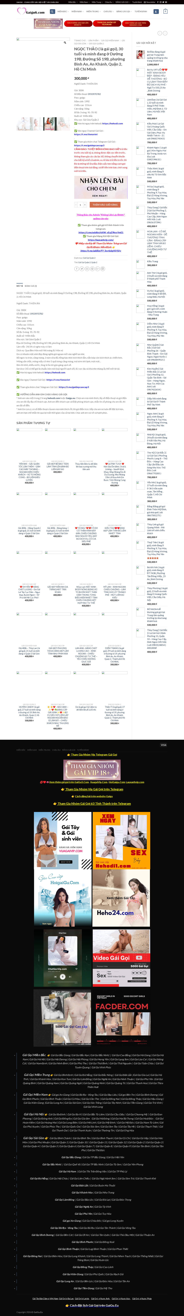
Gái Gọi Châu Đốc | (92, 1220)
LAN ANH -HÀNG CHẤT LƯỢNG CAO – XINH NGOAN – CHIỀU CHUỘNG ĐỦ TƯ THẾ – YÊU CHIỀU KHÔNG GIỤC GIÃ (86, 655)
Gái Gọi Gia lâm (81, 1118)
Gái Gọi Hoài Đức (144, 1118)
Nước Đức (125, 1298)
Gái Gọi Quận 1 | (60, 1142)
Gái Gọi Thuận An (144, 1234)
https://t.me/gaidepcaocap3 (89, 145)
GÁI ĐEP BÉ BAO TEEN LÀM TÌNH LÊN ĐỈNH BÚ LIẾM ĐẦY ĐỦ (58, 466)
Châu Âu (108, 2)
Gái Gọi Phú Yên (144, 1079)
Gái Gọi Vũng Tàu (126, 1227)
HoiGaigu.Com (117, 782)
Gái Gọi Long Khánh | (75, 1256)
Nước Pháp (146, 1298)
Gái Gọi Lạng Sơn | (120, 1059)
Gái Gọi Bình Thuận (51, 1098)
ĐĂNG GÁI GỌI (122, 2)
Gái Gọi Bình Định (63, 1074)
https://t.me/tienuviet (86, 134)
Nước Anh (105, 1298)
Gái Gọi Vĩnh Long (93, 1106)
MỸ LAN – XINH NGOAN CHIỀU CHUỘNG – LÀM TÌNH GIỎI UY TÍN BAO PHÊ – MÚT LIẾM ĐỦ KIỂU (114, 592)
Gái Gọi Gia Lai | (141, 1074)
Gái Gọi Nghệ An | (103, 1079)
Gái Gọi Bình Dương (147, 1094)
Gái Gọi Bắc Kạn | (81, 1055)
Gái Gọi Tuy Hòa (102, 1213)
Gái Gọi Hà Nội (37, 1059)
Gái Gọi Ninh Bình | (59, 1063)
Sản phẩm (93, 40)
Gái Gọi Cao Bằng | (122, 1055)
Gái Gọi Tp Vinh (102, 1206)
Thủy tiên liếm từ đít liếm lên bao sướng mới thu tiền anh (86, 466)
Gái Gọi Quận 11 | (99, 1142)
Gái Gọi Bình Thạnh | (103, 1138)
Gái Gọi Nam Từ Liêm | (147, 1122)
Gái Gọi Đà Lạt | (103, 1199)
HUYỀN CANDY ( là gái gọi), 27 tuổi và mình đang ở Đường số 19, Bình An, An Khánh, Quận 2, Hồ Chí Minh (29, 712)
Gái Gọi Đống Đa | (63, 1118)
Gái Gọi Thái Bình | (99, 1063)
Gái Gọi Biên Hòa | (54, 1256)
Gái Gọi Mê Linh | (88, 1122)
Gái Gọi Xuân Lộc (99, 1260)
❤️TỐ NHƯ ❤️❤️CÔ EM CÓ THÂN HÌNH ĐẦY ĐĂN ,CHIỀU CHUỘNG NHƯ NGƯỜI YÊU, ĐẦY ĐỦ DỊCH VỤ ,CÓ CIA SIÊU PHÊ (86, 535)
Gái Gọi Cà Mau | (72, 1098)
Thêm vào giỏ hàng (105, 204)
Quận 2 (94, 262)
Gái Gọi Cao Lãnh (104, 1267)
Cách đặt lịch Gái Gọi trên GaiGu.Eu (94, 1305)
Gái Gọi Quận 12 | (118, 1142)
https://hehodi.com (112, 123)
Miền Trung (96, 2)
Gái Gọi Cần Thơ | (91, 1098)
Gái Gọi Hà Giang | (142, 1055)
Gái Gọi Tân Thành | (106, 1227)
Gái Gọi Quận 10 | (79, 1142)
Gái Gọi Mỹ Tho (103, 1288)
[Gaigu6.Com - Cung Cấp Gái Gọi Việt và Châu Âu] (31, 11)
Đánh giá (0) (31, 286)
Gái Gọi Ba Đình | (57, 1114)
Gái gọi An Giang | (61, 1094)
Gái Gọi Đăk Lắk (123, 1074)
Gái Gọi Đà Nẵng (83, 1074)
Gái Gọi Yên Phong (133, 1164)
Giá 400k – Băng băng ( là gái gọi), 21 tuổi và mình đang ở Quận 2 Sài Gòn (57, 531)
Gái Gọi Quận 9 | (123, 1146)
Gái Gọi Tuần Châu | (144, 1063)
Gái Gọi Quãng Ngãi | (71, 1083)
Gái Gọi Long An (54, 1102)
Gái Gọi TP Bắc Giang (93, 1157)
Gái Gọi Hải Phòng (78, 1059)
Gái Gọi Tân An (122, 1281)
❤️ (76, 243)
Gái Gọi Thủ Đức (96, 1150)
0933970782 (94, 94)
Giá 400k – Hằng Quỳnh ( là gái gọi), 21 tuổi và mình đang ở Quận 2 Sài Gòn (29, 531)
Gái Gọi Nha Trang (104, 1192)
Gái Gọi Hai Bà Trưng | (123, 1118)
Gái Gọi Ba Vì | (75, 1114)
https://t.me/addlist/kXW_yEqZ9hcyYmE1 (101, 232)
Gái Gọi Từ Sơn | (114, 1164)
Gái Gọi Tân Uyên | (101, 1234)
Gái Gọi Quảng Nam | (48, 1083)
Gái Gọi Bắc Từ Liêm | (94, 1114)
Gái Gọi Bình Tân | (82, 1138)
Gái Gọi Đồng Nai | (111, 1098)
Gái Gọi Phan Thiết (118, 1248)
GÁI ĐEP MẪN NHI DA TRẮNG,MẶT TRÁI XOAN (57, 589)
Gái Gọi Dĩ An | (82, 1234)
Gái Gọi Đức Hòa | (104, 1281)
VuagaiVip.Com (98, 782)
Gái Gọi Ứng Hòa (125, 1130)
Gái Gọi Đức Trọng (121, 1199)
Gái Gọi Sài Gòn (72, 1102)
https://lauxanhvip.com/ (101, 239)
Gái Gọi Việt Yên (115, 1157)
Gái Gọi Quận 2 (96, 43)
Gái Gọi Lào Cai (138, 1059)
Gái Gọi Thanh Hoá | (138, 1083)
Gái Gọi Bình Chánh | (60, 1138)
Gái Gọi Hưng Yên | (100, 1059)
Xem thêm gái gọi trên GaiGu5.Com (69, 782)
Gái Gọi (78, 1298)
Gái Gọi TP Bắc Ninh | (93, 1164)
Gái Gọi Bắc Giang (60, 1055)
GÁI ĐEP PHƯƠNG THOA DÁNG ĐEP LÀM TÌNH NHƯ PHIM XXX (58, 651)
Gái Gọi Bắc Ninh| (99, 1055)
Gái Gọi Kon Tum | (62, 1079)
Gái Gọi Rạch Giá (114, 1274)
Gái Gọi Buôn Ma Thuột (102, 1185)
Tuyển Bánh (137, 2)
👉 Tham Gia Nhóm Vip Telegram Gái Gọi (92, 754)
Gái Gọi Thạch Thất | (148, 1126)
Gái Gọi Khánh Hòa (40, 1079)
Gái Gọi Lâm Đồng (82, 1079)
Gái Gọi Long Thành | (98, 1256)
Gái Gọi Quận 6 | (68, 1146)
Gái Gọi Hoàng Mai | (47, 1122)
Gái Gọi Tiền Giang (132, 1102)
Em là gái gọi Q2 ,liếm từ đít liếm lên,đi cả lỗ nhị (86, 708)
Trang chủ (80, 40)
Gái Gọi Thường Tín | (104, 1130)
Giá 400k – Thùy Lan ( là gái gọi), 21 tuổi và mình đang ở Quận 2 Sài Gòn (29, 651)
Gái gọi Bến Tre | (127, 1094)
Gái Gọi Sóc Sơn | (91, 1126)
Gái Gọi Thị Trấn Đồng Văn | (93, 1171)
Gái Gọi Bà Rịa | (87, 1227)
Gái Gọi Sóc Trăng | (93, 1102)
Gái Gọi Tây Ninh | (112, 1102)
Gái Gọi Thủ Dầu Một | (123, 1234)
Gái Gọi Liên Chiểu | (80, 1178)
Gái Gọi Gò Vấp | (141, 1138)
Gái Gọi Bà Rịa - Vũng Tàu (84, 1094)
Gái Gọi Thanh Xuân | (81, 1130)
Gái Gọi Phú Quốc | (95, 1274)
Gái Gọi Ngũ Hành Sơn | (104, 1178)
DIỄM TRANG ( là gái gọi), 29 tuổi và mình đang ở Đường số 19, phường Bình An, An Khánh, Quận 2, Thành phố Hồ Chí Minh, (114, 655)
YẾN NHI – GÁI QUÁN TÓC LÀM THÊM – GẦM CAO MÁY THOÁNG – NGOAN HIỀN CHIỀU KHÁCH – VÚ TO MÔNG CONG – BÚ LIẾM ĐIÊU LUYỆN (29, 472)
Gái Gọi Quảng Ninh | (94, 1083)
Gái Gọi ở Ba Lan (66, 1298)
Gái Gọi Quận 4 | (32, 1146)
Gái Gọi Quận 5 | (50, 1146)
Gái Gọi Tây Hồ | (127, 1126)
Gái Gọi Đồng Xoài (104, 1241)
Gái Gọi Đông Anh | (43, 1118)
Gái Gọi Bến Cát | (64, 1234)
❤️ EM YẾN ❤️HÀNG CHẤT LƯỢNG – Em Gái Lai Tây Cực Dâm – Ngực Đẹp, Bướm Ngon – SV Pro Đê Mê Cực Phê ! (29, 592)
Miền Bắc (72, 2)
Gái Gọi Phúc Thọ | (51, 1126)
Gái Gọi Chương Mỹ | (137, 1114)
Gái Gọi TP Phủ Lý (117, 1171)
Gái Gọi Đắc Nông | (104, 1074)
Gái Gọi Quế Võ (72, 1164)
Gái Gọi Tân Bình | (141, 1146)
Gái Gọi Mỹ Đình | (107, 1122)
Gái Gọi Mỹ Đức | (126, 1122)
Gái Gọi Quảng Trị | (116, 1083)
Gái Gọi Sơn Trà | (126, 1178)
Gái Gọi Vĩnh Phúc (101, 1067)
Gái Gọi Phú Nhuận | (40, 1142)
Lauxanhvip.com (135, 782)
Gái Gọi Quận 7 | (86, 1146)
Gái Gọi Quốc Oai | (72, 1126)
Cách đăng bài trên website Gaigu (94, 796)
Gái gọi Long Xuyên (113, 1220)
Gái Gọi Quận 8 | (105, 1146)
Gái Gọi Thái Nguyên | (121, 1063)
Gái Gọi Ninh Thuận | (124, 1079)
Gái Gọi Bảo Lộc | (85, 1199)
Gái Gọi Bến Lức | (85, 1281)
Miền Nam (84, 2)
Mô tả (20, 286)
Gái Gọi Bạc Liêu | (108, 1094)
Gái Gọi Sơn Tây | (110, 1126)
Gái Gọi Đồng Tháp (131, 1098)
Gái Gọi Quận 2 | (137, 1142)
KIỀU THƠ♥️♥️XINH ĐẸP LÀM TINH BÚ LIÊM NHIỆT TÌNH (114, 531)
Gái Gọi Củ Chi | (122, 1138)
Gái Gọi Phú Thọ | (78, 1063)
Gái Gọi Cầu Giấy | (116, 1114)
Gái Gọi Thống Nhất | (143, 1256)
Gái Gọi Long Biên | (68, 1122)
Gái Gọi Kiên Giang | (34, 1102)
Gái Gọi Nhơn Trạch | (121, 1256)
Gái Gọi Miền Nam (110, 40)
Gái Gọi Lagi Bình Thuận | (94, 1248)
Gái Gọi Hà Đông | (101, 1118)
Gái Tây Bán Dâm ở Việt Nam (45, 1298)
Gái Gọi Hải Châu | (59, 1178)
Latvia (86, 1298)
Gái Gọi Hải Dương (57, 1059)
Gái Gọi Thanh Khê (146, 1178)
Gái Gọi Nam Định (37, 1063)
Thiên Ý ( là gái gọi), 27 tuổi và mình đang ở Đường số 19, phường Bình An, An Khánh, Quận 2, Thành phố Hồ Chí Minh (115, 714)
